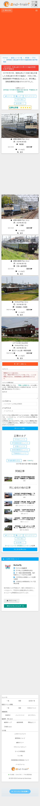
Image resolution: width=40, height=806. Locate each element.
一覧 (8, 701)
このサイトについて (20, 734)
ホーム (7, 545)
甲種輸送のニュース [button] (20, 453)
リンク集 (20, 755)
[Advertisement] (20, 33)
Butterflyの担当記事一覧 (16, 606)
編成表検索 (20, 722)
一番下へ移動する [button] (20, 364)
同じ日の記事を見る (20, 549)
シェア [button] (19, 96)
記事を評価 (13, 108)
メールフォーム (20, 764)
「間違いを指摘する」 (24, 385)
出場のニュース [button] (20, 446)
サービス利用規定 (20, 751)
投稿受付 (7, 715)
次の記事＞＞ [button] (20, 103)
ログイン (10, 419)
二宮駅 (21, 225)
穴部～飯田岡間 (21, 266)
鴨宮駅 (21, 144)
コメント (4, 392)
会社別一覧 (32, 701)
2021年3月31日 (20, 223)
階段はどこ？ (32, 722)
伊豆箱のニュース (22, 545)
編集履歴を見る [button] (14, 460)
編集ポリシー (20, 742)
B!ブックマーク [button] (30, 96)
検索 (20, 701)
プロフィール (12, 600)
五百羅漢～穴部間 (20, 307)
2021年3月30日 (20, 142)
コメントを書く (21, 428)
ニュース (13, 545)
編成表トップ (8, 722)
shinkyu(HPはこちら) (20, 302)
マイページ (10, 310)
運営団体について (20, 738)
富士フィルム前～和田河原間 (21, 350)
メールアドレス (6, 408)
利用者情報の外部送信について (20, 760)
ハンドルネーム (6, 401)
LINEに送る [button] (20, 99)
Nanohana (28, 778)
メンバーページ (19, 715)
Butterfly (30, 460)
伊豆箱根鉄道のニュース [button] (20, 443)
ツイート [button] (9, 96)
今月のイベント (31, 708)
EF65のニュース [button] (20, 439)
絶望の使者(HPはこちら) (20, 139)
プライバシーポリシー (20, 747)
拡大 (21, 152)
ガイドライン (32, 715)
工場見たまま (8, 726)
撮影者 (28, 147)
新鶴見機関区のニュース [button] (20, 450)
